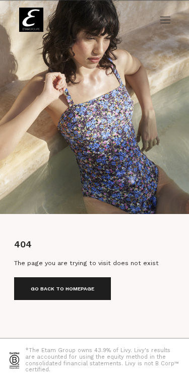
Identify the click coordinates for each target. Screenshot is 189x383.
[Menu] (165, 20)
